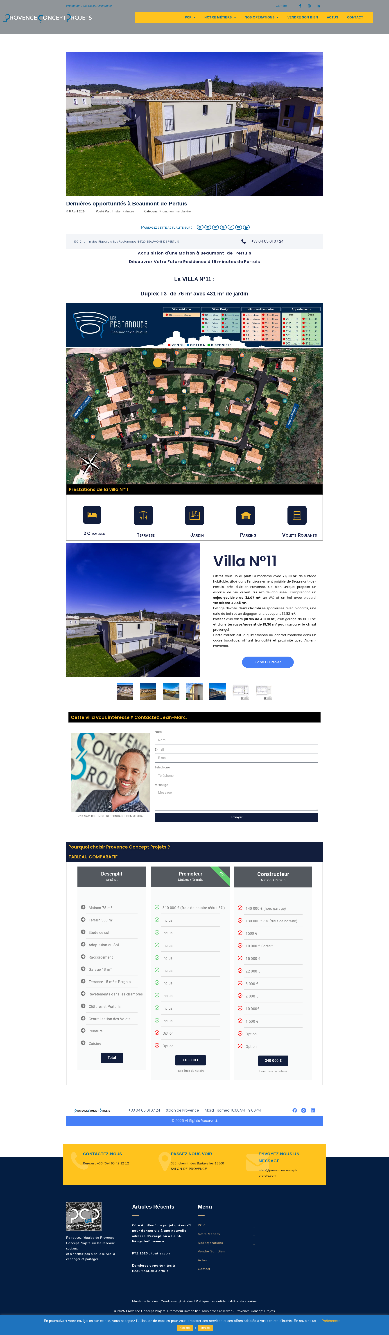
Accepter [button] (185, 1327)
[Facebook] (294, 1110)
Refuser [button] (205, 1327)
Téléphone (162, 767)
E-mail (159, 749)
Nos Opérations (259, 17)
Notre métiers (218, 17)
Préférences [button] (331, 1321)
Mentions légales (145, 1301)
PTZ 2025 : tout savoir (151, 1253)
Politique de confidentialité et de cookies (226, 1301)
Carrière (281, 5)
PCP (188, 17)
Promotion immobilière (175, 211)
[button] (200, 227)
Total (112, 1058)
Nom (158, 732)
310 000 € (190, 1060)
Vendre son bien (302, 17)
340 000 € (273, 1060)
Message (161, 785)
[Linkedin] (313, 1110)
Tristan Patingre (123, 211)
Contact (355, 17)
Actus (332, 17)
